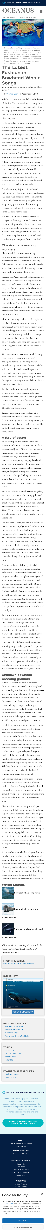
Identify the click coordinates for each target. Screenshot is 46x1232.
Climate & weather (21, 1170)
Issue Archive (21, 1186)
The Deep (21, 1167)
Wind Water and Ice (14, 1029)
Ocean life (9, 1050)
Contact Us (21, 1146)
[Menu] (41, 10)
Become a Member (21, 1154)
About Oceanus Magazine (21, 1144)
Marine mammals (13, 1053)
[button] (42, 1194)
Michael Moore (12, 1074)
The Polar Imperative (14, 1026)
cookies (9, 1204)
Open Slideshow (23, 1012)
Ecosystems (10, 1057)
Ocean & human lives (21, 1172)
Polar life (9, 1060)
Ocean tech (21, 1175)
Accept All (23, 1221)
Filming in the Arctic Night (17, 1036)
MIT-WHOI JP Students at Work (18, 964)
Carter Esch (10, 1077)
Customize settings (23, 1227)
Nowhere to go (12, 1033)
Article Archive (21, 1184)
